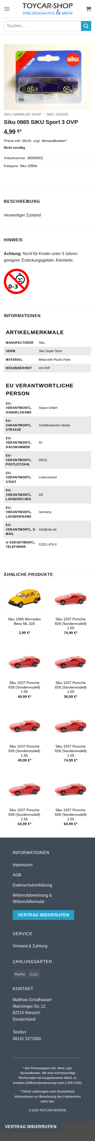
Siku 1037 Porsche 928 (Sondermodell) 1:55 (71, 623)
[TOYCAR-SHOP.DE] (47, 9)
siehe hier (47, 1101)
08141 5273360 (27, 1039)
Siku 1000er (57, 114)
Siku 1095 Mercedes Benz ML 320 (24, 621)
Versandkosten (53, 141)
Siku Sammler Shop (22, 114)
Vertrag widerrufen (30, 1127)
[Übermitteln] (86, 26)
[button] (7, 9)
